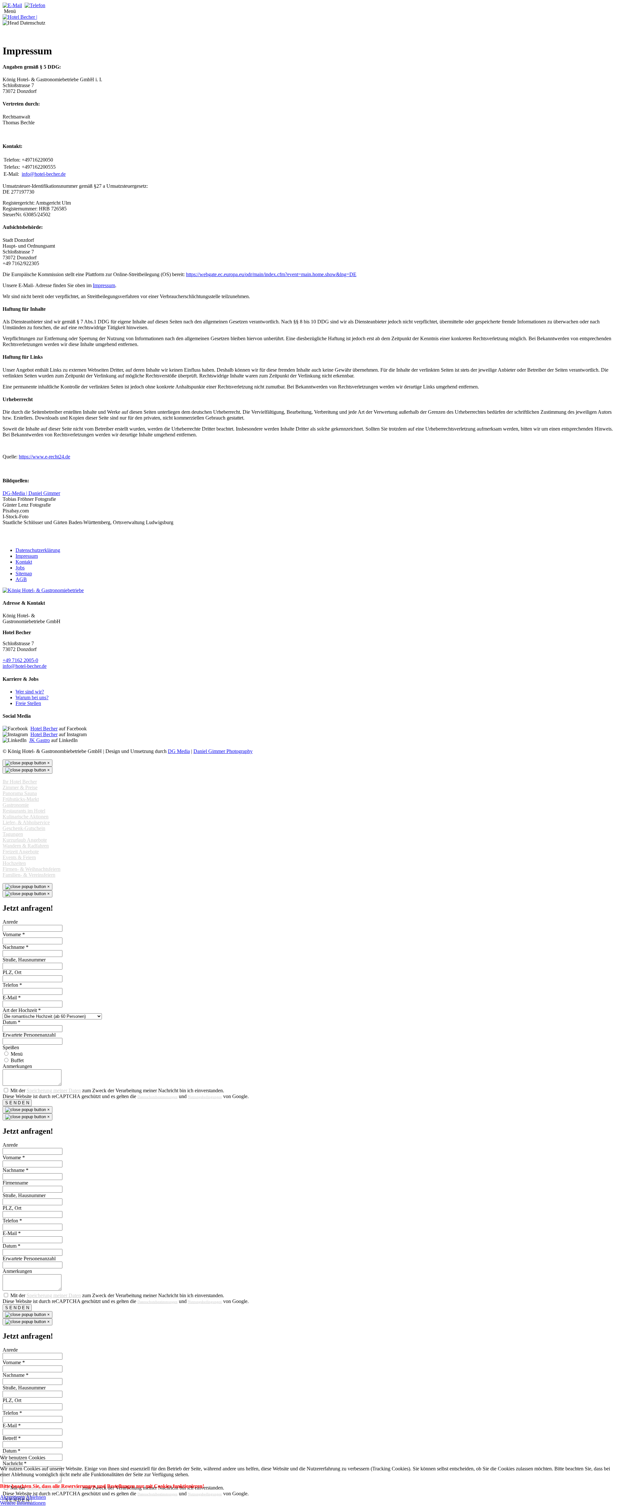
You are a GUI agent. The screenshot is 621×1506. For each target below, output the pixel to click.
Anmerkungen (17, 1066)
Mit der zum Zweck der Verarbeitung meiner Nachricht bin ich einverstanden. (117, 1090)
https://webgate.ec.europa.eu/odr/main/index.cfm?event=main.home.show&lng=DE (271, 274)
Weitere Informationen (23, 1503)
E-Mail (12, 997)
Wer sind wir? (30, 691)
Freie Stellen (28, 703)
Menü (17, 1054)
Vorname (14, 934)
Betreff (12, 1438)
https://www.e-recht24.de (44, 456)
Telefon (12, 985)
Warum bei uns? (32, 697)
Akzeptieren (12, 1497)
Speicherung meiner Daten (54, 1090)
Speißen (11, 1047)
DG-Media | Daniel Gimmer (31, 493)
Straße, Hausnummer (24, 959)
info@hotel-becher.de (44, 174)
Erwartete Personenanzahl (29, 1035)
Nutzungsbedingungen (205, 1097)
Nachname (15, 947)
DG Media (179, 751)
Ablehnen (36, 1497)
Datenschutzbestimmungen (157, 1097)
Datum (11, 1022)
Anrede (10, 922)
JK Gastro (39, 740)
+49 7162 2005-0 (20, 660)
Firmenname (15, 1183)
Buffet (17, 1060)
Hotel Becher (44, 728)
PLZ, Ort (12, 972)
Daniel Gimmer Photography (223, 751)
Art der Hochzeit (22, 1010)
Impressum (104, 285)
